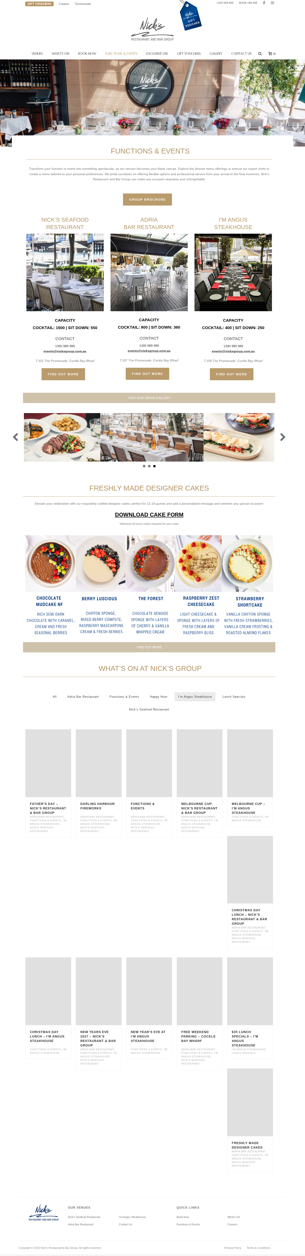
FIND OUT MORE (149, 647)
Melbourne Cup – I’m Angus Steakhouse (248, 808)
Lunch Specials (234, 696)
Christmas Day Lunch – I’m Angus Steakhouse (47, 1036)
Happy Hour (158, 696)
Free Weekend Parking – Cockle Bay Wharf (198, 1036)
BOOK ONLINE (248, 2)
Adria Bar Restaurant (83, 696)
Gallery (216, 54)
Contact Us (241, 54)
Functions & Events (121, 54)
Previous (17, 437)
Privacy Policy (232, 1248)
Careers (232, 1224)
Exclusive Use (157, 54)
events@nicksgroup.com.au (65, 351)
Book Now (87, 54)
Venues (37, 54)
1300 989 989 (225, 2)
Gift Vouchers (189, 54)
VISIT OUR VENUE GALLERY (149, 398)
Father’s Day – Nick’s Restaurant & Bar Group (48, 808)
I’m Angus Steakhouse (195, 696)
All (55, 696)
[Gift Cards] (190, 36)
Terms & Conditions (258, 1248)
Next (281, 437)
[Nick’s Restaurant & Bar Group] (152, 29)
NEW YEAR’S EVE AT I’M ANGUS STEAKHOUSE (148, 1036)
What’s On (60, 54)
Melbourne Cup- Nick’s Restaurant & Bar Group (199, 808)
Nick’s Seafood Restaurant (149, 709)
